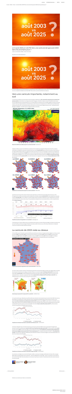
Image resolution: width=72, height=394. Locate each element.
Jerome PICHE (13, 2)
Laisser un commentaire (16, 51)
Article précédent (10, 371)
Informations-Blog (50, 2)
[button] (54, 2)
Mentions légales (62, 391)
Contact (63, 2)
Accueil (43, 2)
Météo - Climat (23, 51)
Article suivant (62, 371)
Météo (58, 2)
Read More (23, 54)
